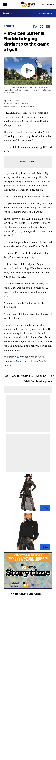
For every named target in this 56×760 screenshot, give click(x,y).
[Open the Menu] (5, 4)
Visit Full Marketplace (38, 381)
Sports (9, 26)
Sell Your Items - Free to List (29, 376)
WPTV (19, 361)
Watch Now (47, 5)
